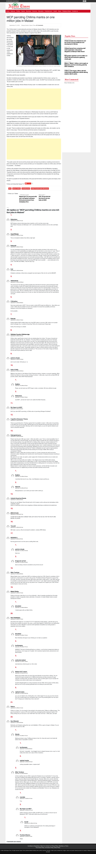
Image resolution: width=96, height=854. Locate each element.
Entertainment (48, 11)
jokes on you (15, 513)
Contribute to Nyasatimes (34, 846)
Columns (34, 11)
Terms (66, 846)
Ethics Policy (57, 847)
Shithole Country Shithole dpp (20, 334)
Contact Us (48, 846)
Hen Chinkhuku (15, 617)
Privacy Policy (55, 846)
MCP (10, 188)
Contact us (75, 11)
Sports (23, 11)
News (59, 11)
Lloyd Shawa (15, 234)
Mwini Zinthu (15, 591)
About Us (42, 846)
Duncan (13, 318)
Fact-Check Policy (40, 847)
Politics (18, 11)
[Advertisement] (34, 98)
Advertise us (62, 846)
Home (7, 11)
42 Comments (39, 25)
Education (41, 11)
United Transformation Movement (40, 188)
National (13, 11)
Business (28, 11)
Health (55, 11)
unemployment (26, 188)
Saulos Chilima (16, 188)
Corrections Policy (49, 847)
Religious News (66, 11)
